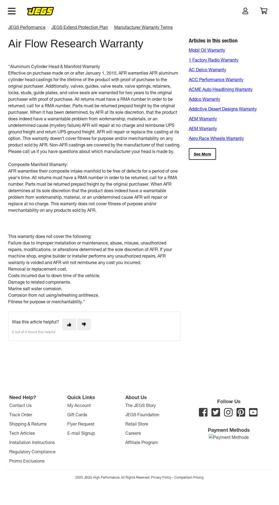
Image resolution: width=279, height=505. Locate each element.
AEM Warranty (203, 118)
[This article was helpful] (69, 324)
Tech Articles (22, 433)
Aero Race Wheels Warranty (216, 138)
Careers (133, 433)
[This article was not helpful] (84, 324)
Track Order (20, 414)
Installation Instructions (32, 442)
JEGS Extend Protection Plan (79, 27)
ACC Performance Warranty (216, 79)
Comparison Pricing (189, 477)
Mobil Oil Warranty (207, 50)
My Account (79, 405)
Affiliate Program (141, 442)
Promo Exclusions (26, 460)
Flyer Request (80, 423)
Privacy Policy (161, 477)
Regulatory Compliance (32, 451)
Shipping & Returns (28, 423)
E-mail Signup (81, 433)
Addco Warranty (204, 99)
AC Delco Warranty (207, 69)
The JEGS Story (140, 405)
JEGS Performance (27, 27)
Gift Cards (77, 414)
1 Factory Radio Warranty (213, 59)
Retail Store (136, 423)
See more (202, 154)
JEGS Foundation (142, 414)
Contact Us (20, 405)
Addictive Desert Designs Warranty (223, 108)
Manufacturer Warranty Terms (143, 27)
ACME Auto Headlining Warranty (221, 89)
